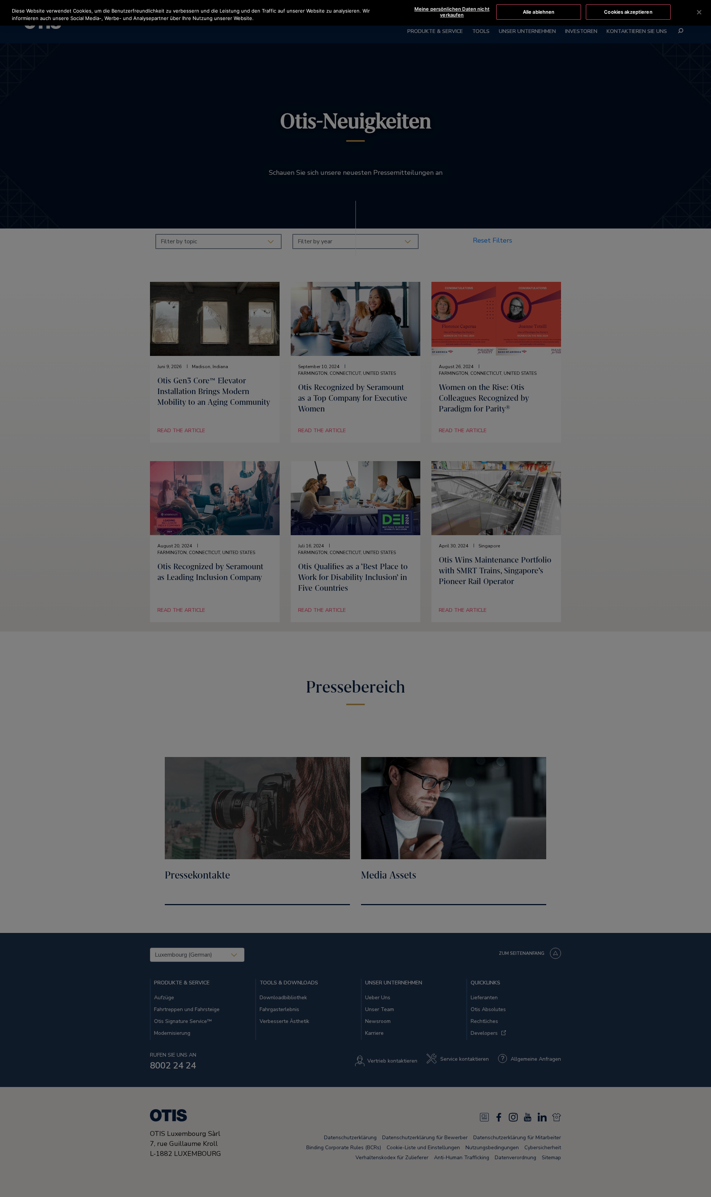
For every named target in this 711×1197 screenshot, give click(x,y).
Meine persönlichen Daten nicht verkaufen (452, 12)
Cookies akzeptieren (628, 12)
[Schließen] (699, 12)
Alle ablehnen (539, 12)
